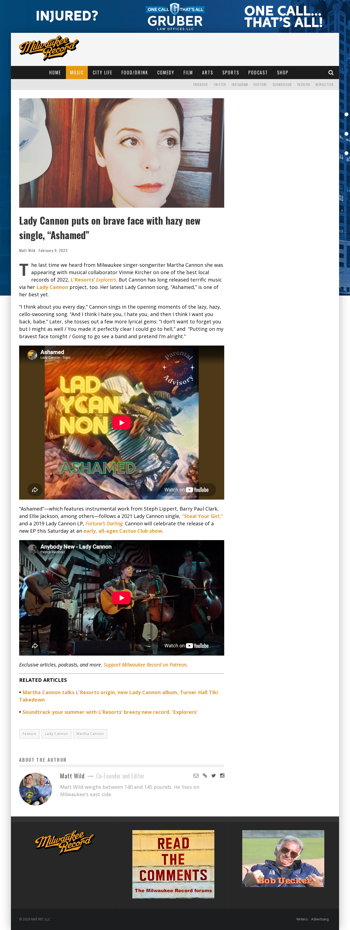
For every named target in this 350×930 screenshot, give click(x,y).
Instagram (240, 84)
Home (55, 72)
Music (77, 72)
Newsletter (325, 84)
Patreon (303, 84)
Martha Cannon (90, 733)
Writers (302, 919)
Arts (207, 72)
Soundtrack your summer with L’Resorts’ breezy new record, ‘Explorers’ (109, 712)
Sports (230, 72)
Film (188, 72)
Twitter (219, 84)
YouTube (260, 84)
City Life (102, 72)
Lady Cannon (56, 733)
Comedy (165, 72)
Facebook (200, 84)
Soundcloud (282, 84)
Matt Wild (27, 250)
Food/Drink (134, 72)
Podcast (258, 72)
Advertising (320, 919)
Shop (282, 72)
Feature (29, 733)
